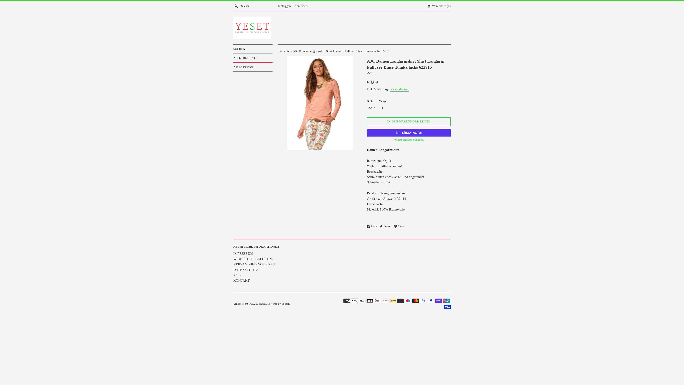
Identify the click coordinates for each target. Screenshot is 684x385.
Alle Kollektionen (243, 66)
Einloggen (284, 6)
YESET (262, 303)
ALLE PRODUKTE (245, 57)
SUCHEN (239, 48)
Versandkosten (399, 89)
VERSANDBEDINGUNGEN (254, 264)
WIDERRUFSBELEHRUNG (253, 259)
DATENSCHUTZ (245, 270)
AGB (237, 275)
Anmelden (300, 6)
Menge (383, 100)
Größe (370, 100)
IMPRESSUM (243, 253)
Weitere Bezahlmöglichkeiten (409, 139)
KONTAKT (241, 280)
